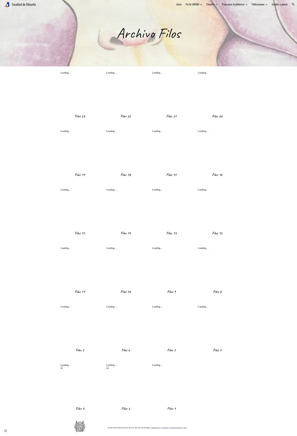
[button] (293, 4)
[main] (148, 33)
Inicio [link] (179, 4)
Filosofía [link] (211, 4)
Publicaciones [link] (258, 4)
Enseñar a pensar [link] (280, 4)
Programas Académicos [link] (233, 4)
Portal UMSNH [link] (192, 4)
